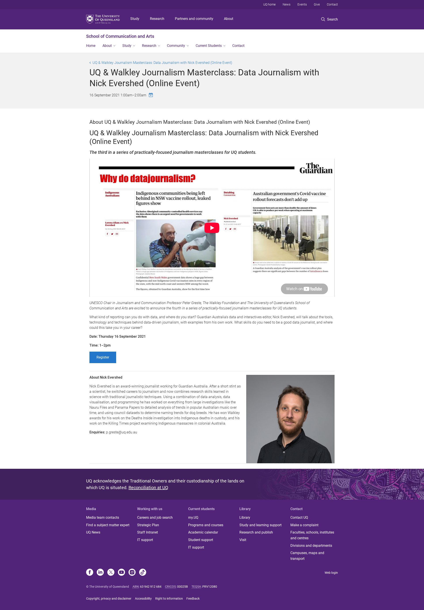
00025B (182, 586)
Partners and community (194, 19)
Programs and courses (205, 525)
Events (302, 4)
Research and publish (256, 532)
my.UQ (193, 517)
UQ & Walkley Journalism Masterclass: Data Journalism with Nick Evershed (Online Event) (162, 63)
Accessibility (143, 598)
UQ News (93, 532)
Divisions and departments (311, 545)
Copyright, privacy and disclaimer (108, 598)
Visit (242, 540)
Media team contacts (102, 517)
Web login (331, 572)
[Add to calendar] (151, 95)
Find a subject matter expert (107, 525)
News (286, 4)
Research (157, 19)
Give (317, 4)
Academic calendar (203, 532)
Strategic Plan (148, 525)
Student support (200, 540)
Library (244, 517)
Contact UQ (299, 517)
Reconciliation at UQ (148, 487)
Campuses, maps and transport (307, 556)
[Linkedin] (100, 573)
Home (90, 46)
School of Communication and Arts (120, 36)
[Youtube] (121, 573)
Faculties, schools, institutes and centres (312, 535)
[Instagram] (132, 573)
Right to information (169, 598)
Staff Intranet (147, 532)
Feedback (193, 598)
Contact (332, 4)
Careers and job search (155, 517)
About (228, 19)
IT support (145, 540)
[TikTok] (142, 573)
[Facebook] (89, 573)
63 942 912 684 (150, 586)
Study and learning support (260, 525)
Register (103, 357)
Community (176, 46)
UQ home (269, 4)
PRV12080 (209, 586)
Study (134, 19)
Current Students (209, 46)
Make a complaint (304, 525)
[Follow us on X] (110, 573)
